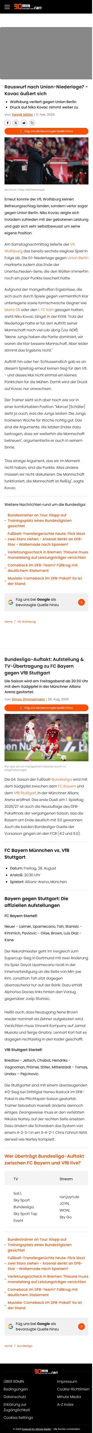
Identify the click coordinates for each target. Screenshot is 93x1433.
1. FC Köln (46, 309)
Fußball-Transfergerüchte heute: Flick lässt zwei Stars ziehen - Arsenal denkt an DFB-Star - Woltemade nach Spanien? (46, 539)
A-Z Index (65, 1404)
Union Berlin (77, 257)
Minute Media (69, 1396)
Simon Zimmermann (28, 699)
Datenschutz (15, 1396)
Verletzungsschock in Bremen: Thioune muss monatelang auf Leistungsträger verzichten (48, 555)
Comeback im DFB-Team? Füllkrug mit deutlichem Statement (43, 568)
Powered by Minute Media (36, 1429)
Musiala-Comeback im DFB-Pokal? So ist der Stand (45, 581)
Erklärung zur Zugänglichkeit (17, 1407)
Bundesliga (62, 779)
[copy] (32, 123)
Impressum (67, 1381)
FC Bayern (67, 786)
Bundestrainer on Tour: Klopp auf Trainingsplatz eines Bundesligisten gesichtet (40, 521)
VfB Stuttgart (25, 793)
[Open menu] (7, 6)
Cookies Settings (18, 1417)
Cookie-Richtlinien (73, 1389)
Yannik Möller (22, 114)
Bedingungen (16, 1389)
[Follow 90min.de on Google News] (81, 602)
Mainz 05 (12, 309)
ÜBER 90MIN (14, 1381)
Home (8, 621)
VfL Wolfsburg (26, 621)
